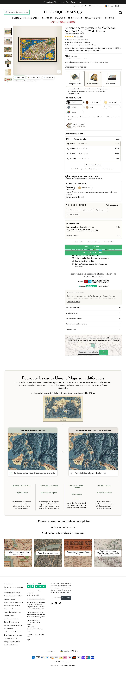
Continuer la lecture (73, 301)
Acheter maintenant (93, 253)
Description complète (91, 50)
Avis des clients (8, 628)
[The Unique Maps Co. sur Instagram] (52, 603)
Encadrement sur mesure (11, 618)
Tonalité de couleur (76, 184)
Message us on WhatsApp (37, 598)
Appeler (102, 264)
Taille (93, 139)
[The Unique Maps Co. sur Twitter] (60, 603)
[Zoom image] (59, 71)
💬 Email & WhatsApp (81, 6)
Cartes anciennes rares (25, 18)
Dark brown (94, 102)
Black (73, 102)
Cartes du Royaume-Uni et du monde (62, 18)
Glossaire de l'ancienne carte (13, 635)
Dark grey (75, 107)
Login (28, 639)
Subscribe (66, 598)
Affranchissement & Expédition (13, 602)
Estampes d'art (93, 18)
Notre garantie (71, 329)
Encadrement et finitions (74, 318)
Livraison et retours (72, 313)
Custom (74, 112)
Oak (91, 107)
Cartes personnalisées (63, 22)
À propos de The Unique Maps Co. (13, 588)
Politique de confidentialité (12, 641)
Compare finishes (73, 93)
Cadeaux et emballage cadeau (13, 631)
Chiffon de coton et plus (11, 622)
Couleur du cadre (74, 98)
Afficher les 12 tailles (93, 165)
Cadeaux (109, 18)
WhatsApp (79, 266)
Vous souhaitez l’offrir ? (73, 307)
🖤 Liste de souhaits (95, 6)
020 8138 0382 (34, 595)
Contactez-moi (8, 584)
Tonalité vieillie (86, 187)
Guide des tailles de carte (12, 609)
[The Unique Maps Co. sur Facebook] (56, 603)
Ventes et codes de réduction (13, 625)
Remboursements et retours (12, 605)
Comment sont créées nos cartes (76, 324)
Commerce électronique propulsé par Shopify (63, 665)
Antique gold (113, 102)
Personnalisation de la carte (12, 612)
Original (70, 187)
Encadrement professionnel (12, 592)
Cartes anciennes (9, 615)
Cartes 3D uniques (9, 599)
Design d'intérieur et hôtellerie (13, 596)
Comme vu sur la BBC (10, 638)
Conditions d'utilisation (11, 645)
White (110, 107)
